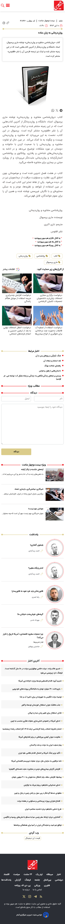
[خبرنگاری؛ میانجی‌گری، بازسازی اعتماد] (55, 494)
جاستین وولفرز (33, 646)
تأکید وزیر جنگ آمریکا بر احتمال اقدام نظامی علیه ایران (39, 753)
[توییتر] (24, 897)
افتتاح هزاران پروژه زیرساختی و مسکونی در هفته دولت (38, 801)
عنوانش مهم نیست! (35, 508)
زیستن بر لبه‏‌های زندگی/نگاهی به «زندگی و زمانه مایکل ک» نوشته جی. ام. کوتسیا (32, 377)
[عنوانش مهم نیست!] (55, 514)
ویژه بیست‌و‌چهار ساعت (34, 465)
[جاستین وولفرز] (55, 640)
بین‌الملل (48, 880)
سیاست (17, 874)
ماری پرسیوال (52, 262)
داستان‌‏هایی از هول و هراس (50, 370)
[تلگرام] (35, 897)
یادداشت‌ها (6, 880)
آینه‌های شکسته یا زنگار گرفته (32, 469)
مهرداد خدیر (34, 620)
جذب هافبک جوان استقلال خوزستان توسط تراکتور (41, 705)
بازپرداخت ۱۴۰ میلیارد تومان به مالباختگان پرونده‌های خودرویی (36, 689)
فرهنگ (28, 880)
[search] (2, 5)
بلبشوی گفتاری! (36, 545)
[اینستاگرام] (29, 897)
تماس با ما (37, 890)
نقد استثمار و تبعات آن (52, 360)
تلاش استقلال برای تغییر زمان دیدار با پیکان (45, 713)
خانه (60, 21)
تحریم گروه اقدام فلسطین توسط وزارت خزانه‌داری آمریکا (40, 681)
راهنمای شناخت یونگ (52, 365)
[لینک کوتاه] (7, 23)
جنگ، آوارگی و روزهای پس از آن (48, 355)
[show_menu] (8, 5)
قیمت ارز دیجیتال (32, 838)
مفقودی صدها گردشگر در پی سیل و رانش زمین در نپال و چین (38, 793)
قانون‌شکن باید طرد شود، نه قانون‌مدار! (27, 591)
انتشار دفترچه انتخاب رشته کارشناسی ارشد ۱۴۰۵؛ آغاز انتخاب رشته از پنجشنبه (32, 729)
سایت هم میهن (16, 904)
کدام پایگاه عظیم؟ (35, 568)
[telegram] (61, 110)
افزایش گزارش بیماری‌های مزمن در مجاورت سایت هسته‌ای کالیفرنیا (34, 769)
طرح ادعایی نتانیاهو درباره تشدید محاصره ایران (43, 809)
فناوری (47, 885)
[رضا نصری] (55, 594)
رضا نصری (35, 597)
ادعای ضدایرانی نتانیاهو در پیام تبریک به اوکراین (42, 785)
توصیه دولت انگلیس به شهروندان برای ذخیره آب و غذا (41, 697)
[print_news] (4, 23)
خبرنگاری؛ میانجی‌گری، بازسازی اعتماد (29, 489)
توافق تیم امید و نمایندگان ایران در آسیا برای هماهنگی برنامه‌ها (38, 825)
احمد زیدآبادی (34, 550)
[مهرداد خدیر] (55, 617)
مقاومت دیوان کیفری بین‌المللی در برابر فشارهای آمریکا (39, 737)
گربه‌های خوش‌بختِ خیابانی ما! (30, 614)
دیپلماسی (59, 880)
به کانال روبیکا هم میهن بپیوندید (47, 245)
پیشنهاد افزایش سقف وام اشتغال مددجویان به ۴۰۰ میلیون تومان (37, 777)
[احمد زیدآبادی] (55, 548)
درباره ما (26, 890)
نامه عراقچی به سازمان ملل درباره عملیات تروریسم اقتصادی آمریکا (36, 761)
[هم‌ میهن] (32, 865)
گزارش (18, 880)
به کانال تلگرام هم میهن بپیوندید (47, 238)
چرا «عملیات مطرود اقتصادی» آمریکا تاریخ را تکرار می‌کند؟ (23, 635)
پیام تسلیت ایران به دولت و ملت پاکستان (46, 745)
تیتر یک (39, 874)
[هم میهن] (59, 5)
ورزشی (37, 885)
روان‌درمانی (23, 256)
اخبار (59, 874)
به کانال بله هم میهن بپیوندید (48, 242)
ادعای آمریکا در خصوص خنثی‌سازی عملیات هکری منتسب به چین (35, 721)
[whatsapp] (52, 110)
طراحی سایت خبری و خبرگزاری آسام (29, 914)
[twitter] (57, 110)
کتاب (56, 256)
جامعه (37, 880)
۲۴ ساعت (28, 874)
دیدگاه (16, 452)
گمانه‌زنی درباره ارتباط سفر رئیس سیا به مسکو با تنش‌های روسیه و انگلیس (31, 817)
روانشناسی (40, 256)
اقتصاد (7, 874)
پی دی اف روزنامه (23, 885)
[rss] (41, 897)
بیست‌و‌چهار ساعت (46, 21)
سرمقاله (50, 874)
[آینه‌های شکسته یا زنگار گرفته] (55, 474)
